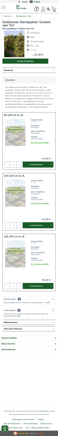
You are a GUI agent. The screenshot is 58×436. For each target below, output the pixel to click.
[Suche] (48, 9)
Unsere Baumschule (15, 428)
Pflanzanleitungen (30, 424)
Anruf (24, 2)
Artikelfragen (11, 310)
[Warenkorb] (53, 9)
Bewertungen (10, 299)
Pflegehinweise (11, 322)
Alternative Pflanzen (13, 329)
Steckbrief (8, 70)
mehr (47, 302)
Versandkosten (43, 411)
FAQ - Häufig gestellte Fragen (37, 428)
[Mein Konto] (43, 9)
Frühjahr (40, 419)
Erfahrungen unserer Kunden (23, 419)
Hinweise (41, 433)
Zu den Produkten (25, 61)
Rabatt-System (46, 424)
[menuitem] (4, 7)
